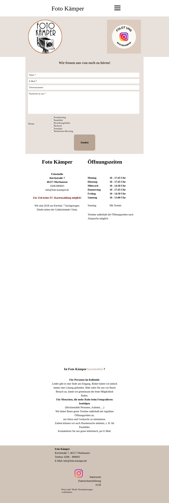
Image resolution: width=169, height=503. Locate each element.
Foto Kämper (67, 8)
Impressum (95, 477)
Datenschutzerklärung (89, 480)
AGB (98, 484)
